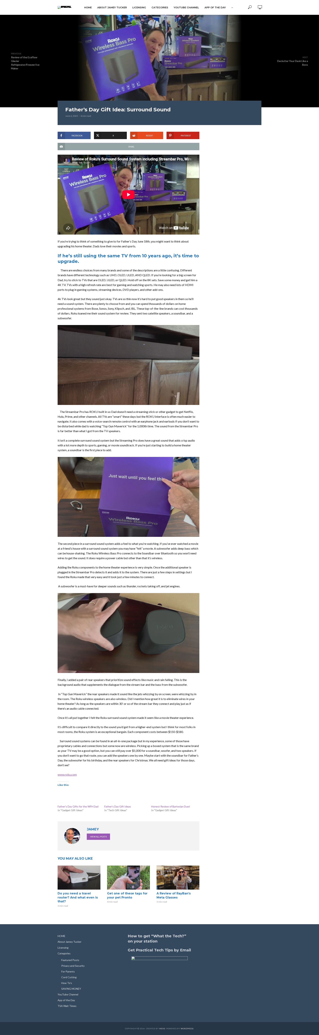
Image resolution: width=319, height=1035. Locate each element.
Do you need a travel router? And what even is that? (78, 897)
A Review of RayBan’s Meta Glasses (174, 895)
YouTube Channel (186, 7)
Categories (160, 7)
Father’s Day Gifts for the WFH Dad (78, 806)
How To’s (66, 982)
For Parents (68, 971)
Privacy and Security (73, 965)
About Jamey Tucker (112, 7)
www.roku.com (67, 774)
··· (232, 7)
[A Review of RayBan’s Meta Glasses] (178, 878)
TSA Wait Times (67, 1005)
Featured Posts (70, 960)
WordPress (187, 1028)
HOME (88, 7)
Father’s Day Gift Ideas (117, 806)
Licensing (139, 7)
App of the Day (215, 7)
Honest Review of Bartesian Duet (170, 806)
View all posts (98, 836)
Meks (162, 1028)
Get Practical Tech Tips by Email (159, 950)
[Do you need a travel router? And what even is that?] (79, 878)
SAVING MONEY (71, 988)
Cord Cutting (69, 977)
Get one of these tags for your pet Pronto (127, 895)
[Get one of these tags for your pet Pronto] (128, 878)
